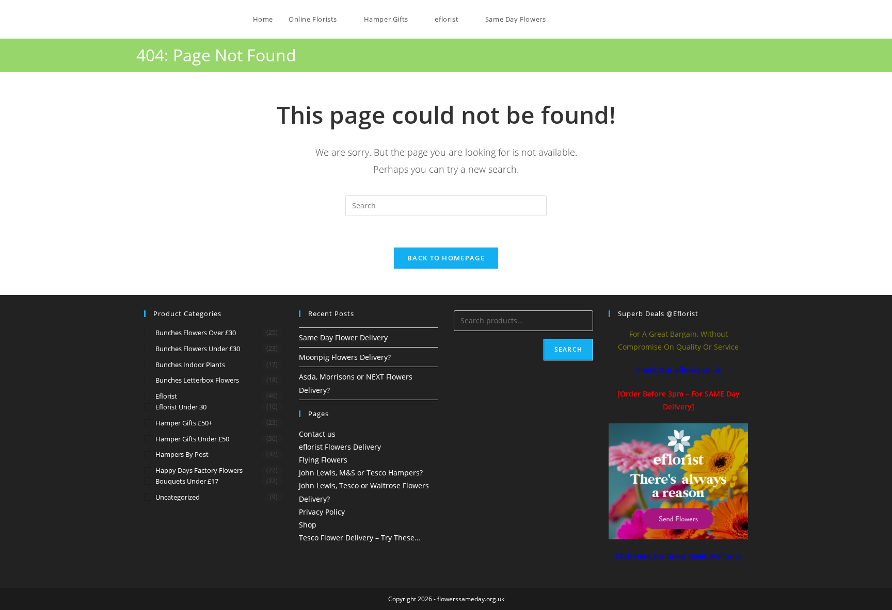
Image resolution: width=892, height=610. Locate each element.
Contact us (317, 434)
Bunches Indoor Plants (190, 364)
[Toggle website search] (563, 19)
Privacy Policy (322, 512)
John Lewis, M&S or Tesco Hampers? (361, 472)
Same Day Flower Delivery (343, 337)
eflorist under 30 (180, 406)
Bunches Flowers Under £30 (197, 348)
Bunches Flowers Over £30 (195, 332)
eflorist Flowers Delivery (340, 447)
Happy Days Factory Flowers (199, 470)
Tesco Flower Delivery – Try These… (359, 537)
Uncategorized (177, 497)
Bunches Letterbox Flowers (197, 380)
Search (568, 349)
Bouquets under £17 (186, 481)
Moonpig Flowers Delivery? (345, 357)
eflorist (166, 396)
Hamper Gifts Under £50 (192, 438)
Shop (307, 525)
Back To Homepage (446, 257)
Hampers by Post (182, 454)
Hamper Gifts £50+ (183, 422)
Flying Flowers (323, 460)
